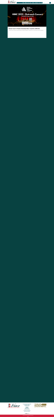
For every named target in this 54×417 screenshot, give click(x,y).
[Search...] (50, 2)
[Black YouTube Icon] (26, 413)
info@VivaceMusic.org (27, 408)
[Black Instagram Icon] (27, 413)
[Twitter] (25, 413)
